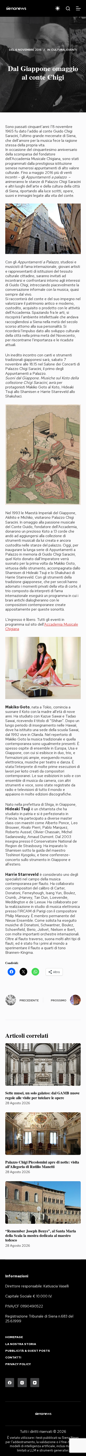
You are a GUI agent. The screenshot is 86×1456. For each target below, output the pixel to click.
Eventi (71, 50)
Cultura (58, 50)
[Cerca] (68, 8)
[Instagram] (22, 1382)
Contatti (13, 1357)
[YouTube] (34, 1382)
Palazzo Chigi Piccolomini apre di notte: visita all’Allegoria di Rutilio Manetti (42, 1164)
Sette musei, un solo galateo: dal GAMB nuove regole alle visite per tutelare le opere (42, 1095)
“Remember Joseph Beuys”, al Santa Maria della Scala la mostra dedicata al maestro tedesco (40, 1235)
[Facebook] (9, 1382)
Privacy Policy (18, 1364)
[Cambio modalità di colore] (57, 8)
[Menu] (78, 8)
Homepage (14, 1337)
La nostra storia (20, 1344)
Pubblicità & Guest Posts (27, 1351)
